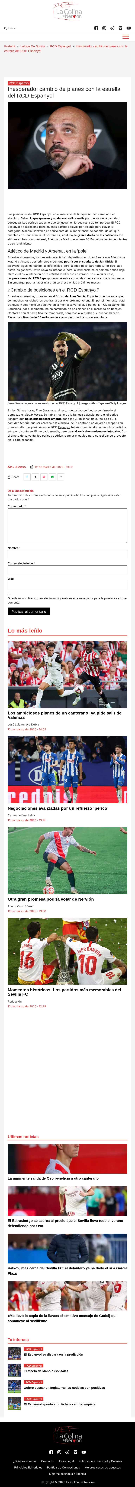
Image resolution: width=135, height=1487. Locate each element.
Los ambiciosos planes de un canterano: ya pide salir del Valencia (65, 715)
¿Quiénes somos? (24, 1461)
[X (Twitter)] (120, 28)
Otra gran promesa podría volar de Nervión (51, 899)
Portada (9, 46)
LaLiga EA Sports (32, 46)
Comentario (17, 506)
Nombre (14, 548)
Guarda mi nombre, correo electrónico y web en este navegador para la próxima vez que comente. (67, 600)
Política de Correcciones (63, 1467)
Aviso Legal (66, 1461)
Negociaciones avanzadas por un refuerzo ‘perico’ (58, 808)
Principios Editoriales (28, 1467)
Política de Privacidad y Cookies (100, 1461)
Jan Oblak (106, 261)
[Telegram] (112, 28)
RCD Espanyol (60, 46)
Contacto (47, 1461)
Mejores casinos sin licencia (67, 1473)
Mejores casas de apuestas (103, 1467)
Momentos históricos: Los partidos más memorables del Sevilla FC (64, 992)
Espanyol (64, 427)
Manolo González (33, 231)
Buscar (11, 28)
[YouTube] (129, 28)
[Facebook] (96, 28)
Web (11, 578)
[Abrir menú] (125, 37)
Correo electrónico (21, 563)
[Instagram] (104, 28)
